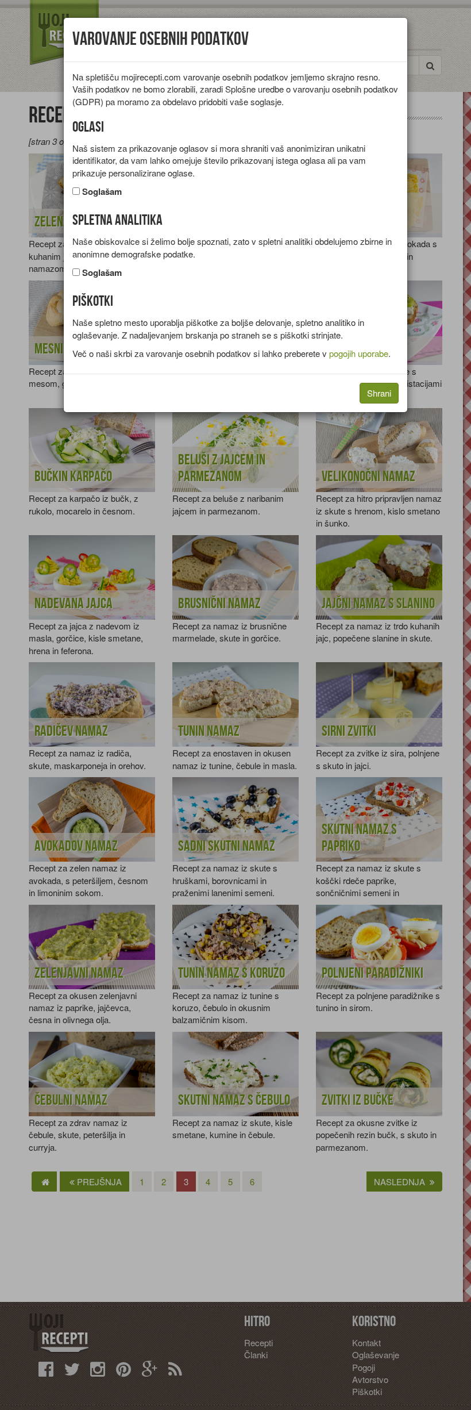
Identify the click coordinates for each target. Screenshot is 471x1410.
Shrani (379, 393)
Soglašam (102, 192)
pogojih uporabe (358, 353)
